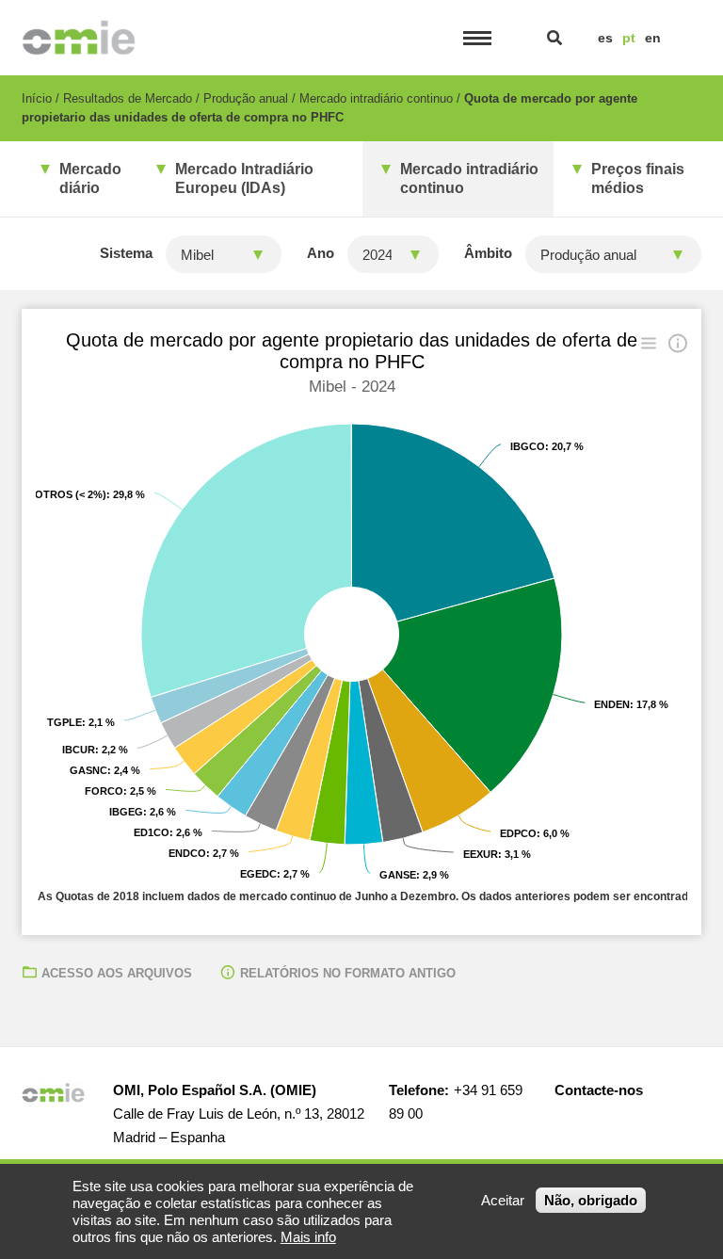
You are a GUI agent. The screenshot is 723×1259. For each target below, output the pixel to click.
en (653, 37)
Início (37, 98)
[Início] (79, 38)
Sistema (126, 253)
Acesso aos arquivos (116, 973)
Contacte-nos (598, 1090)
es (605, 37)
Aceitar (502, 1200)
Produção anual (245, 98)
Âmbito (488, 253)
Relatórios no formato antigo (348, 973)
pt (628, 37)
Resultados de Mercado (127, 98)
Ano (320, 253)
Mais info (308, 1237)
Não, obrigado (590, 1200)
